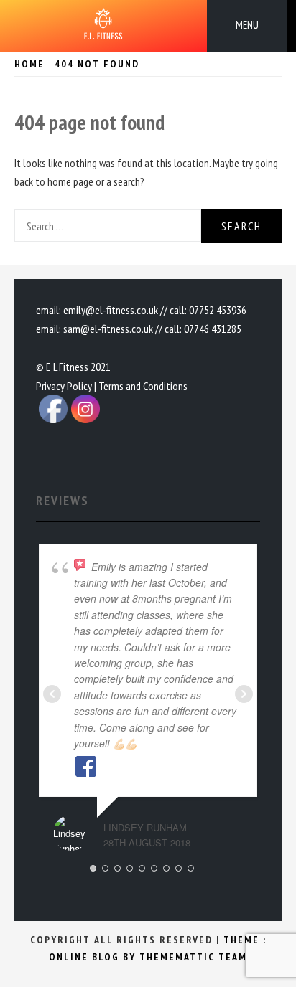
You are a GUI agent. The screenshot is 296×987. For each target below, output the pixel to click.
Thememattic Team (193, 956)
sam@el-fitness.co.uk (108, 328)
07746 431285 (212, 328)
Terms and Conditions (143, 386)
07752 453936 (217, 310)
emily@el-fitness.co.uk (110, 310)
